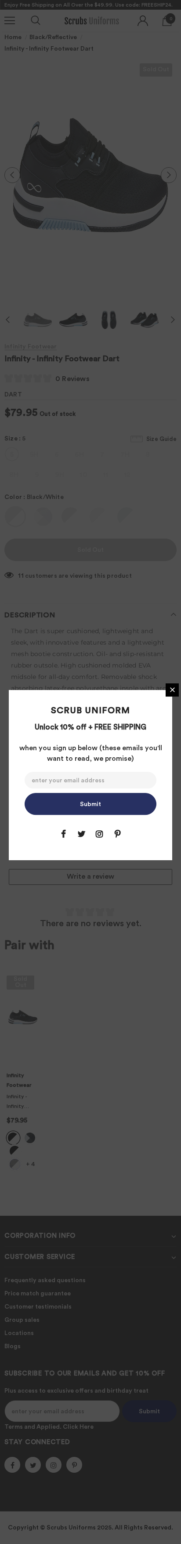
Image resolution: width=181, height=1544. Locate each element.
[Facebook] (63, 833)
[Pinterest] (117, 833)
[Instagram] (99, 833)
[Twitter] (81, 833)
